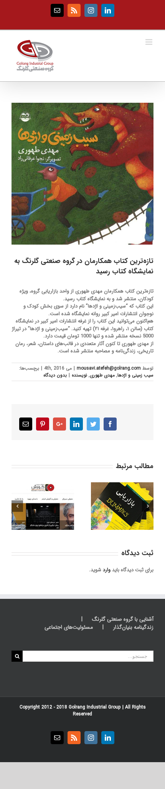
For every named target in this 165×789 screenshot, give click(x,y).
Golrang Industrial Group (95, 707)
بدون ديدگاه (55, 375)
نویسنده (79, 375)
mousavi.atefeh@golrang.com (109, 368)
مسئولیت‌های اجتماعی (69, 627)
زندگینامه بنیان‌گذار (133, 627)
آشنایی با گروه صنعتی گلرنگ (122, 619)
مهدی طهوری (102, 375)
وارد (107, 570)
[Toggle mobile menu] (149, 42)
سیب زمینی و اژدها (135, 375)
